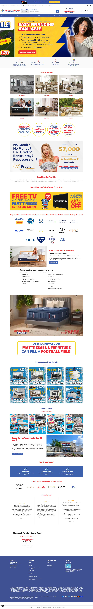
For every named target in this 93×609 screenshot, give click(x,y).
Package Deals (4, 5)
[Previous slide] (3, 37)
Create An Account (12, 5)
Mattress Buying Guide (33, 575)
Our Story (32, 5)
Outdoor (50, 15)
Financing (56, 15)
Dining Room (17, 15)
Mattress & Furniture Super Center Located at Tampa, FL (28, 596)
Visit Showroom (53, 261)
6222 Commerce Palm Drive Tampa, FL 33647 (69, 10)
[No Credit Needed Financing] (37, 61)
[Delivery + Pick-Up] (19, 61)
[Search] (57, 11)
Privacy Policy (31, 569)
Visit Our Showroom (17, 452)
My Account (49, 563)
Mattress (24, 15)
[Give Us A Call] (55, 61)
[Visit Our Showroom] (74, 61)
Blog (29, 574)
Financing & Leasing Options (34, 566)
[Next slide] (90, 37)
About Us (30, 563)
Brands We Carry (20, 5)
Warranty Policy (32, 567)
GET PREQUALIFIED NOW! (55, 1)
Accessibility (31, 570)
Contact (30, 564)
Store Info (27, 5)
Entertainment (30, 15)
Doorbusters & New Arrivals (65, 15)
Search (30, 561)
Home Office (38, 15)
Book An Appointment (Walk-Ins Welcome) (43, 5)
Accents (44, 15)
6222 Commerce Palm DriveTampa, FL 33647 (15, 563)
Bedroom (11, 15)
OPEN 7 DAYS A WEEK (69, 12)
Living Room (4, 15)
